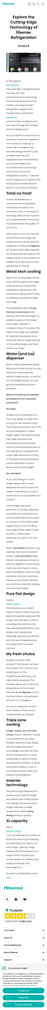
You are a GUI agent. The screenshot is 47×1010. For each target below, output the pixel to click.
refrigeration (12, 85)
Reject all (23, 997)
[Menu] (42, 4)
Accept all (23, 990)
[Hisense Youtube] (25, 899)
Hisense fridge (13, 831)
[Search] (38, 4)
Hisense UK (11, 117)
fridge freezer (13, 604)
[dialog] (23, 990)
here (8, 877)
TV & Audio (9, 930)
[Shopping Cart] (33, 4)
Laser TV (8, 937)
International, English (18, 968)
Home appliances (12, 945)
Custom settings (23, 1004)
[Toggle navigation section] (43, 930)
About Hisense (10, 952)
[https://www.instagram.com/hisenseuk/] (16, 899)
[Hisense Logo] (14, 4)
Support (8, 960)
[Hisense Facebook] (7, 899)
